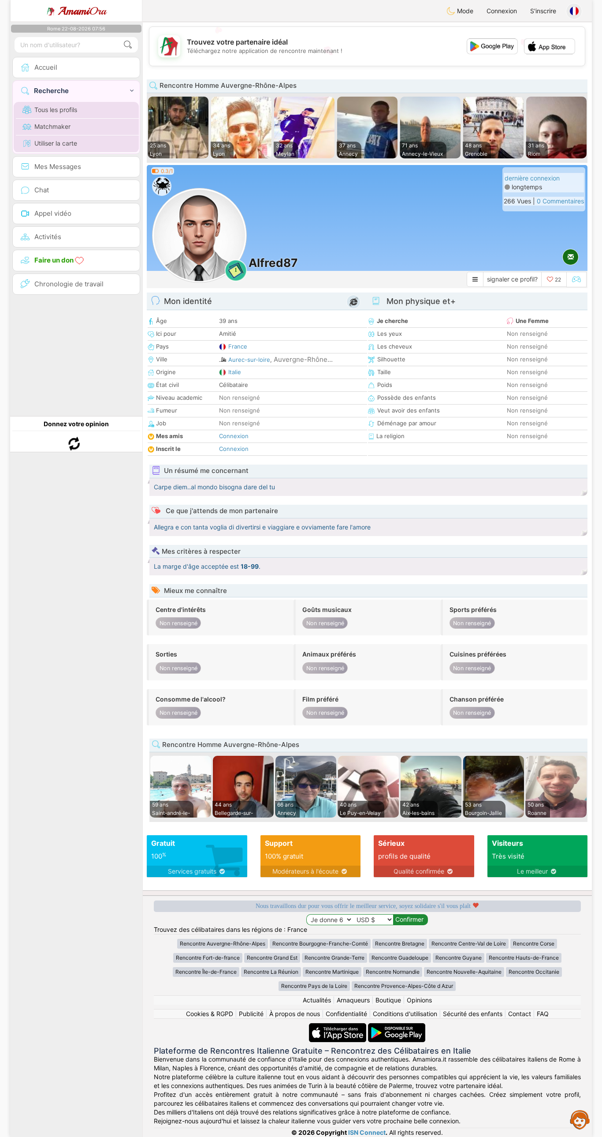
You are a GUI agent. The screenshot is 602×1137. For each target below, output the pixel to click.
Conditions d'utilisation (405, 1013)
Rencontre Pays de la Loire (314, 986)
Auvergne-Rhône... (303, 359)
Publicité (251, 1013)
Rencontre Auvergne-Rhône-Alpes (222, 943)
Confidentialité (346, 1013)
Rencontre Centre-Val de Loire (468, 943)
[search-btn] (128, 45)
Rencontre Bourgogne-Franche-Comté (320, 943)
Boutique (388, 1000)
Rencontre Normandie (393, 971)
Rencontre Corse (533, 943)
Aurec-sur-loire (249, 359)
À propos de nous (294, 1013)
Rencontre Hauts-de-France (524, 957)
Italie (234, 371)
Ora (82, 11)
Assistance (580, 1119)
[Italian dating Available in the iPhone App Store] (338, 1027)
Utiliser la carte (55, 143)
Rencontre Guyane (458, 957)
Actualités (317, 1000)
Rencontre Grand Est (272, 957)
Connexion (502, 11)
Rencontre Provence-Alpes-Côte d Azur (403, 986)
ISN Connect (367, 1132)
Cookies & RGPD (209, 1013)
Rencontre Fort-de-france (208, 957)
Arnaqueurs (353, 1000)
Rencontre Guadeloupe (400, 957)
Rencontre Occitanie (534, 971)
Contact (519, 1013)
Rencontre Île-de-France (206, 971)
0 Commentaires (560, 201)
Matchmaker (52, 126)
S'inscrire (543, 11)
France (237, 346)
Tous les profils (55, 109)
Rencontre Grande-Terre (334, 957)
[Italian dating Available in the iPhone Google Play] (396, 1027)
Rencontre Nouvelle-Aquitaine (464, 971)
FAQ (543, 1013)
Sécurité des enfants (472, 1013)
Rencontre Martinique (332, 971)
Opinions (419, 1000)
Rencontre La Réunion (271, 971)
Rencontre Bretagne (399, 943)
